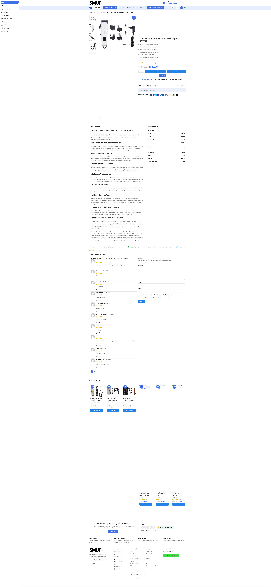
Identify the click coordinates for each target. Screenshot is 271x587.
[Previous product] (182, 12)
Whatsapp (143, 7)
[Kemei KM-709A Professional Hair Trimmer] (178, 438)
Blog (147, 563)
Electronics (96, 12)
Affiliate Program (134, 565)
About (131, 551)
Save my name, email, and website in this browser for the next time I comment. (158, 294)
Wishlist (148, 558)
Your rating (140, 263)
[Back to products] (183, 12)
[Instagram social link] (90, 563)
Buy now (176, 71)
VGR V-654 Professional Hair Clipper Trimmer (144, 493)
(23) (180, 499)
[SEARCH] (164, 3)
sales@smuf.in (135, 7)
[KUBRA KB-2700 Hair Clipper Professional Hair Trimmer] (113, 391)
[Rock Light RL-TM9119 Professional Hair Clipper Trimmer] (96, 391)
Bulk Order (148, 561)
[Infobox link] (93, 538)
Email (139, 288)
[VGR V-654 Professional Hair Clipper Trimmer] (145, 438)
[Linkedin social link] (184, 86)
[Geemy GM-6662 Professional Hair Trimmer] (162, 438)
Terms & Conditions (134, 563)
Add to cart (155, 71)
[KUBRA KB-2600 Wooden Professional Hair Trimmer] (129, 391)
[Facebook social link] (179, 86)
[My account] (173, 7)
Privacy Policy (133, 556)
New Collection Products (155, 7)
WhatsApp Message (172, 3)
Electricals (117, 556)
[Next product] (185, 12)
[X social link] (180, 86)
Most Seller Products (110, 7)
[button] (91, 53)
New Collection (118, 551)
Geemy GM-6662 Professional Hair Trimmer (161, 493)
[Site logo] (96, 2)
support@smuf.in (169, 551)
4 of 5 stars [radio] (149, 263)
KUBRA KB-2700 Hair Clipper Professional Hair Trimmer (112, 400)
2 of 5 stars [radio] (146, 263)
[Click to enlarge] (100, 118)
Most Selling (118, 553)
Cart (147, 556)
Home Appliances (119, 558)
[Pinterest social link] (182, 86)
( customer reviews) (150, 63)
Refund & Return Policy (135, 558)
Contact (132, 553)
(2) (97, 405)
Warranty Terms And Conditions (153, 565)
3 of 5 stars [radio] (148, 263)
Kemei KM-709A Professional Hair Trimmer (177, 493)
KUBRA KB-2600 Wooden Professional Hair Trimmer (129, 400)
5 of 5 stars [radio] (150, 263)
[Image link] (96, 550)
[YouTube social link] (93, 563)
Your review (141, 265)
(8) (163, 499)
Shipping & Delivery (134, 561)
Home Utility (118, 563)
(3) (113, 405)
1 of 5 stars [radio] (145, 263)
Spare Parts (118, 569)
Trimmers (103, 12)
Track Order (149, 551)
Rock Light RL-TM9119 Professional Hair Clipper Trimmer (96, 400)
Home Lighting (118, 561)
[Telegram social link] (186, 86)
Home (90, 12)
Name (140, 282)
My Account (149, 553)
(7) (146, 499)
